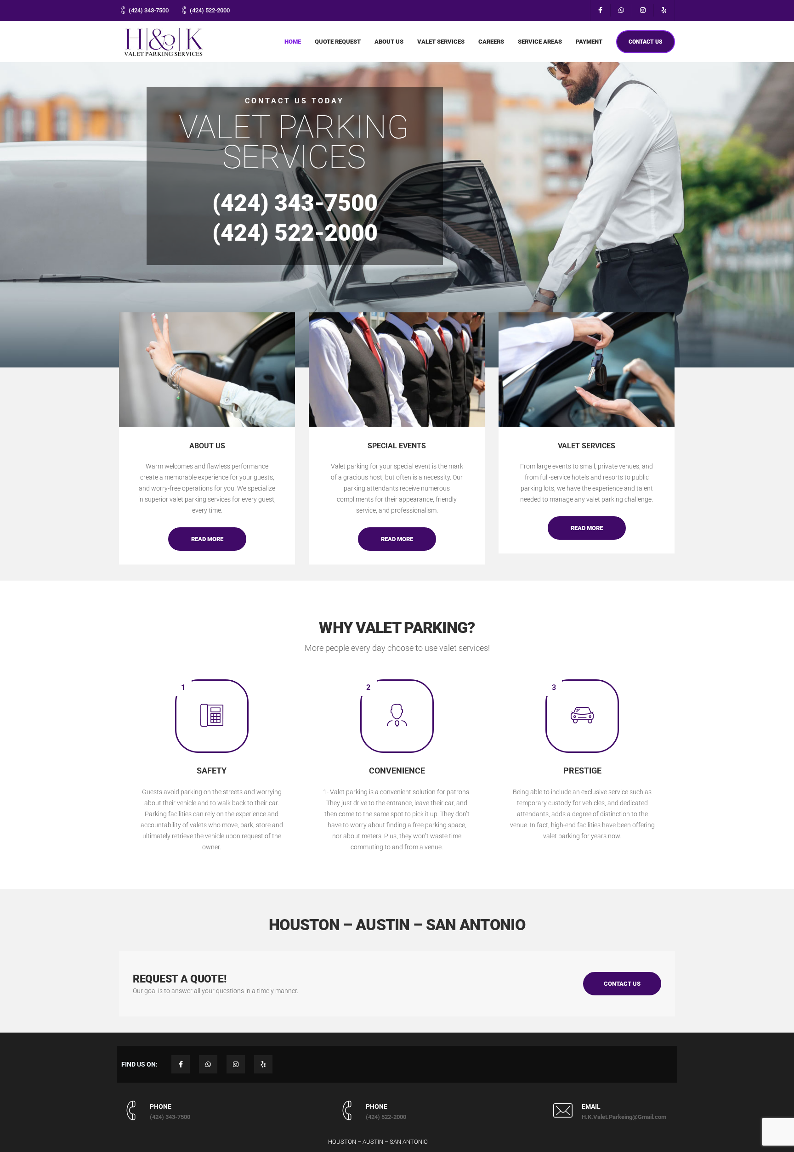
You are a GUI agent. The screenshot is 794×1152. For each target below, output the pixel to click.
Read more (207, 539)
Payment (589, 41)
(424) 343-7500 (149, 10)
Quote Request (338, 41)
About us (388, 41)
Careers (491, 41)
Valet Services (441, 41)
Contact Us (622, 983)
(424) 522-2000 (210, 10)
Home (292, 41)
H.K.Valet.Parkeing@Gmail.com (624, 1116)
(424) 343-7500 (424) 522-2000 (295, 218)
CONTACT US (646, 42)
